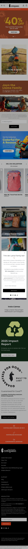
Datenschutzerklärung (8, 278)
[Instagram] (13, 295)
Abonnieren (14, 290)
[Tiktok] (17, 295)
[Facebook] (10, 295)
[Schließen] (24, 253)
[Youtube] (15, 295)
